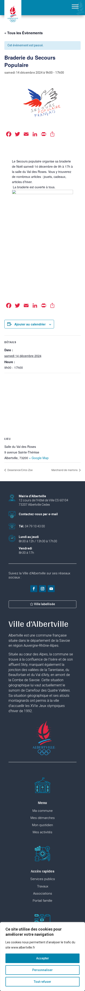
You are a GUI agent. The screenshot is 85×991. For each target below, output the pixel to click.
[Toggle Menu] (75, 6)
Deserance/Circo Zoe (20, 470)
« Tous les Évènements (23, 32)
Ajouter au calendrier (30, 324)
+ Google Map (39, 458)
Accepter (42, 958)
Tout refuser (42, 981)
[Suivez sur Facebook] (33, 588)
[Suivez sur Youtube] (51, 588)
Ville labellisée (44, 604)
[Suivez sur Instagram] (42, 588)
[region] (42, 956)
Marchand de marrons (64, 470)
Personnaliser (42, 970)
